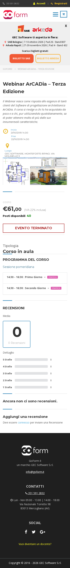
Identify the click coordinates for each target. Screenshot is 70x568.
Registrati (60, 3)
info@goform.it (35, 472)
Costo (7, 202)
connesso (23, 422)
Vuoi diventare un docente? (35, 544)
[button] (35, 278)
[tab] (35, 278)
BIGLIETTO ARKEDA (48, 58)
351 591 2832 (36, 493)
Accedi (40, 3)
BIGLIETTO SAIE (21, 58)
